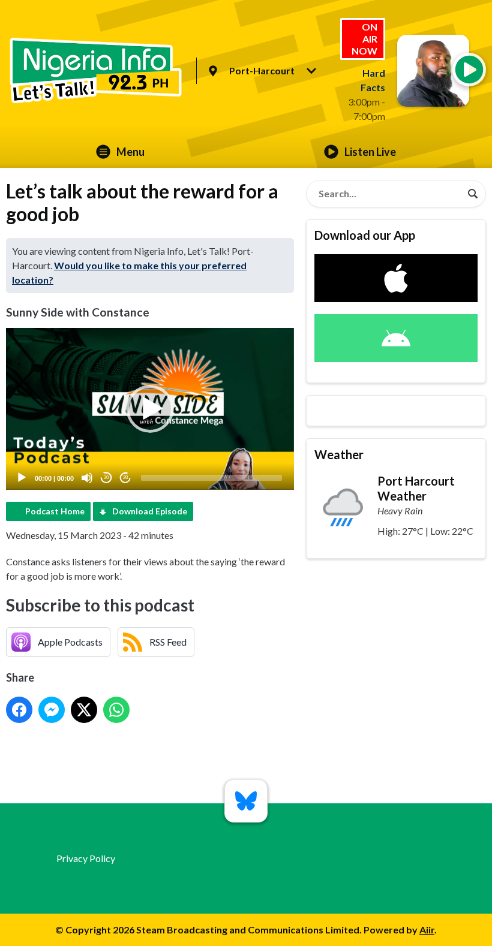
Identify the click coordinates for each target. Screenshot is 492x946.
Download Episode (149, 511)
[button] (150, 409)
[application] (150, 409)
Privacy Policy (85, 858)
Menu (130, 151)
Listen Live (370, 151)
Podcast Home (55, 511)
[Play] (22, 478)
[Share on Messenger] (51, 710)
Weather (339, 454)
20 (106, 477)
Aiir (426, 929)
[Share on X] (84, 710)
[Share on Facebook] (19, 710)
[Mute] (87, 478)
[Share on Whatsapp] (116, 710)
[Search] (473, 193)
